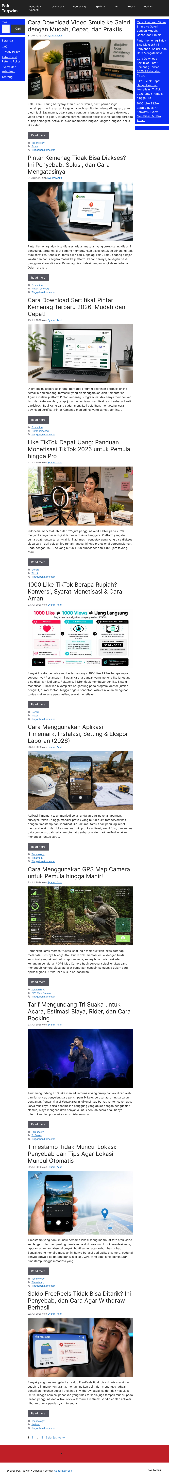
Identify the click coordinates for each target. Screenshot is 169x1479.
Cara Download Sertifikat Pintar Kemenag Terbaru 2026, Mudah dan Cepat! (76, 307)
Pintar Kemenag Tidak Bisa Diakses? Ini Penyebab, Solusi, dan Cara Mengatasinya (77, 164)
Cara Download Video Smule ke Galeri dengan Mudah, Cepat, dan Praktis (79, 26)
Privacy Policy (11, 51)
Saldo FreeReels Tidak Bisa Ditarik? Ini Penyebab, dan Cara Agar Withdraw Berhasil (79, 1300)
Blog (4, 46)
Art (116, 6)
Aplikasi (36, 1424)
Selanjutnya (55, 1437)
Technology (57, 6)
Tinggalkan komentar (43, 149)
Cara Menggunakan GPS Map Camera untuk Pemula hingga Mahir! (79, 873)
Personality (79, 6)
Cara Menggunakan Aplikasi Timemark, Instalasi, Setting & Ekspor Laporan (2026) (78, 733)
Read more (38, 135)
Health (131, 6)
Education (35, 6)
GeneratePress (63, 1470)
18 (42, 1437)
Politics (148, 6)
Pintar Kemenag (40, 288)
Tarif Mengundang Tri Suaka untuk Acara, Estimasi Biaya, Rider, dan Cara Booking (79, 1011)
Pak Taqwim (10, 8)
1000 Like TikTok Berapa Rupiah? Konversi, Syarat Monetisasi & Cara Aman (75, 591)
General (34, 9)
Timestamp (38, 1282)
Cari (4, 22)
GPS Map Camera (41, 993)
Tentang (7, 77)
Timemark (37, 857)
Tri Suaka (37, 1135)
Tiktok (35, 573)
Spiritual (100, 6)
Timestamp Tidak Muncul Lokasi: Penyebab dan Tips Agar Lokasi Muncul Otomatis (72, 1153)
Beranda (7, 40)
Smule (35, 146)
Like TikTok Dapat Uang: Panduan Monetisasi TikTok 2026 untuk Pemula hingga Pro (79, 449)
